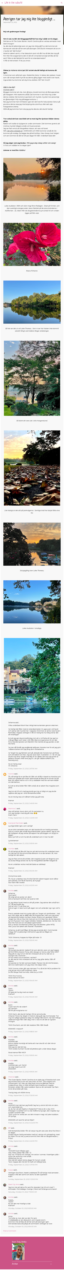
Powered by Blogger (33, 1272)
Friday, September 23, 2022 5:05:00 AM (22, 843)
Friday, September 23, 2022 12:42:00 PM (23, 1123)
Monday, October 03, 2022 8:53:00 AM (22, 1208)
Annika (11, 890)
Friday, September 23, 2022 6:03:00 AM (23, 885)
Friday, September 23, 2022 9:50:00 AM (22, 940)
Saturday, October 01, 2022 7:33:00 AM (22, 1192)
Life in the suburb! (13, 2)
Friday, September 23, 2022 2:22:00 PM (22, 1141)
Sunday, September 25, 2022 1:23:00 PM (23, 1179)
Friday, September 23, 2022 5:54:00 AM (22, 871)
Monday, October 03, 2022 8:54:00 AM (22, 1226)
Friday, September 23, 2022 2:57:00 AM (22, 769)
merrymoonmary (37, 1275)
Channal (11, 1077)
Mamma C (12, 809)
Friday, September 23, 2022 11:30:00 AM (23, 1095)
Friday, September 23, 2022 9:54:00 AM (22, 981)
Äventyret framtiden (15, 823)
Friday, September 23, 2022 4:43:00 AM (23, 818)
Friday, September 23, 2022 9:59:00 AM (22, 1055)
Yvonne (11, 774)
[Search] (25, 3)
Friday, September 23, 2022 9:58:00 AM (22, 1032)
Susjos (10, 1170)
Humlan (11, 849)
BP (9, 1128)
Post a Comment (9, 1231)
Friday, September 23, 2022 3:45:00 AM (22, 803)
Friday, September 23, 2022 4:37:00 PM (23, 1165)
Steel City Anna (14, 1184)
